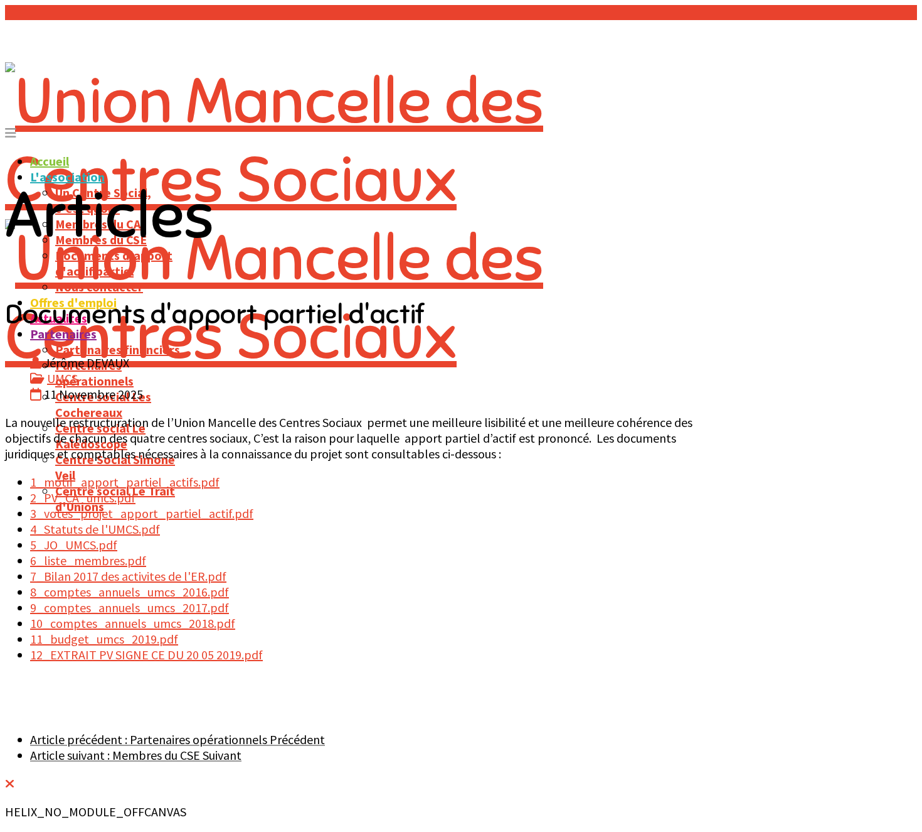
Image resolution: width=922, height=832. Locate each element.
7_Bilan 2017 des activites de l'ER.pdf (128, 576)
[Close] (9, 783)
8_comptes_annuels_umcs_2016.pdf (129, 592)
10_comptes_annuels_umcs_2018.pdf (132, 623)
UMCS (62, 378)
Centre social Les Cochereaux (103, 404)
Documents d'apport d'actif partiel (113, 263)
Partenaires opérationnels (94, 373)
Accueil (49, 161)
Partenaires (63, 334)
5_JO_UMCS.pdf (73, 545)
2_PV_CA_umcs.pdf (82, 497)
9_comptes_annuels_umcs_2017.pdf (129, 607)
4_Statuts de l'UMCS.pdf (95, 529)
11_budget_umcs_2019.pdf (104, 639)
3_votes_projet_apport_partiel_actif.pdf (141, 513)
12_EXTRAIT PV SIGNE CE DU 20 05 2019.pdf (146, 654)
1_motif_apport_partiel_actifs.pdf (125, 482)
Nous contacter (99, 286)
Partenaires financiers (117, 349)
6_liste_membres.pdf (88, 560)
